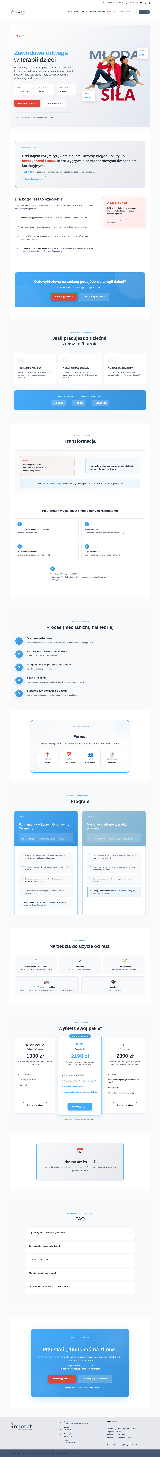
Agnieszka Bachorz (97, 12)
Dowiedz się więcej (53, 103)
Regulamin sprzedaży (115, 1432)
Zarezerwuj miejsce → (27, 103)
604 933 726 (134, 2)
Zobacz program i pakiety (95, 1379)
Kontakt (129, 12)
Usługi (84, 12)
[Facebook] (141, 3)
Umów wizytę (144, 12)
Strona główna (74, 12)
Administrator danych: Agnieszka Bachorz (125, 1445)
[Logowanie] (149, 3)
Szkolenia (111, 12)
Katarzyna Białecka (25, 1453)
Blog (121, 12)
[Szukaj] (136, 12)
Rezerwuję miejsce (64, 297)
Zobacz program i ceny (94, 297)
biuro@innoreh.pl (69, 1442)
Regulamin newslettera (116, 1434)
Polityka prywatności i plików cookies (121, 1429)
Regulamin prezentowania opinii (119, 1437)
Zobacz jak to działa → (34, 179)
